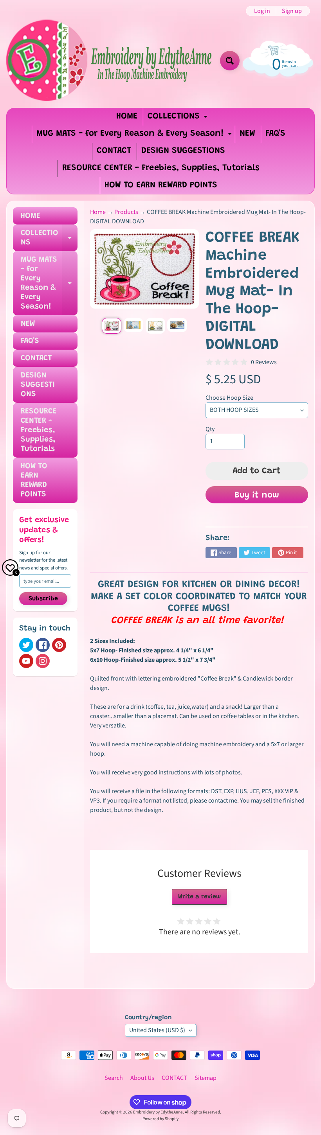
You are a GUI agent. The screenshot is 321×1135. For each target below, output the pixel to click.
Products (126, 212)
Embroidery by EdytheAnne (158, 1112)
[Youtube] (26, 661)
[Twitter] (26, 645)
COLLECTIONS (178, 118)
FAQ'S (275, 133)
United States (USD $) (157, 1030)
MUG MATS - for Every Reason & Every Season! (135, 135)
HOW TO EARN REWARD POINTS (161, 185)
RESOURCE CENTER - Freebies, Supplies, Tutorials (161, 168)
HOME (126, 116)
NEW (247, 133)
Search (114, 1078)
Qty (210, 429)
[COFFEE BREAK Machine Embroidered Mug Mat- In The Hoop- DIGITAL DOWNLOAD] (111, 326)
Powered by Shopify (160, 1119)
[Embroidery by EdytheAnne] (110, 61)
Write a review (199, 897)
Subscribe (43, 599)
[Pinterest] (59, 645)
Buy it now (256, 495)
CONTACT (114, 151)
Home (98, 212)
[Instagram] (43, 661)
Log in (262, 11)
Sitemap (205, 1078)
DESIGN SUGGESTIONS (183, 151)
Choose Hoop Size (229, 397)
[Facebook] (43, 645)
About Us (142, 1078)
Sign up (292, 11)
